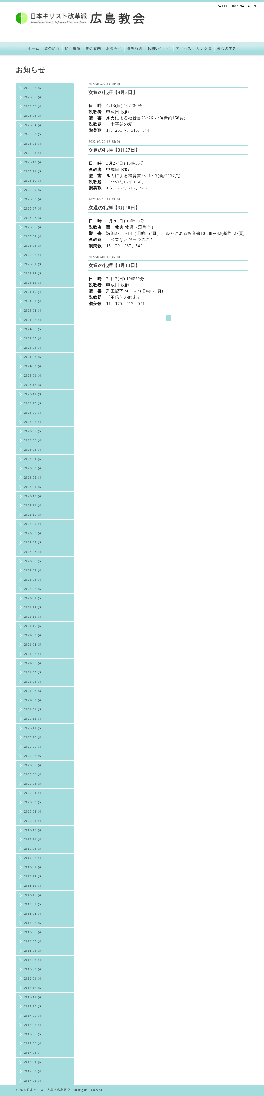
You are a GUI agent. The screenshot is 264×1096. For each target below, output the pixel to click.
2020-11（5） (34, 728)
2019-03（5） (34, 848)
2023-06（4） (34, 440)
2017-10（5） (34, 1006)
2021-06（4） (34, 663)
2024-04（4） (34, 347)
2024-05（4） (34, 338)
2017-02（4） (34, 1080)
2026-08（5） (34, 87)
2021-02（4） (34, 700)
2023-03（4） (34, 468)
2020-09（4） (34, 746)
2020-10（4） (34, 737)
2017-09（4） (34, 1015)
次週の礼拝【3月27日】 (114, 150)
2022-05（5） (34, 561)
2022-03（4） (34, 579)
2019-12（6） (34, 830)
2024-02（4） (34, 366)
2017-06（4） (34, 1043)
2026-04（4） (34, 125)
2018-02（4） (34, 969)
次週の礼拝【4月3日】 (113, 92)
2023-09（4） (34, 412)
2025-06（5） (34, 217)
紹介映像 (72, 49)
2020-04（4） (34, 792)
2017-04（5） (34, 1062)
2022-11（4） (34, 505)
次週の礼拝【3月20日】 (114, 207)
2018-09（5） (34, 904)
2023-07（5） (34, 431)
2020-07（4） (34, 765)
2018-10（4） (34, 895)
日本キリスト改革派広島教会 (48, 1090)
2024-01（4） (34, 375)
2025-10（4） (34, 180)
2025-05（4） (34, 227)
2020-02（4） (34, 811)
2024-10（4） (34, 292)
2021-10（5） (34, 626)
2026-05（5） (34, 115)
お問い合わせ (159, 49)
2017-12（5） (34, 987)
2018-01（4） (34, 978)
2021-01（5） (34, 709)
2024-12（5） (34, 273)
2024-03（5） (34, 356)
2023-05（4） (34, 449)
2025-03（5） (34, 245)
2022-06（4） (34, 551)
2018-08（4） (34, 913)
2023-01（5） (34, 486)
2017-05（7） (34, 1052)
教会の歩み (226, 49)
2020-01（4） (34, 820)
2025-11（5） (34, 171)
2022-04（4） (34, 570)
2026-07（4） (34, 97)
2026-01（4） (34, 152)
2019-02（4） (34, 857)
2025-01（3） (34, 264)
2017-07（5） (34, 1034)
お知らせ (114, 49)
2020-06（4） (34, 774)
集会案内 (93, 49)
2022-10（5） (34, 514)
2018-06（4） (34, 932)
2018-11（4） (34, 885)
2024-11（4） (34, 282)
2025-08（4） (34, 199)
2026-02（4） (34, 143)
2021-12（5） (34, 607)
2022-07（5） (34, 542)
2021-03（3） (34, 690)
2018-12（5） (34, 876)
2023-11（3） (34, 394)
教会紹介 (52, 49)
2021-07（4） (34, 653)
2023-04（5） (34, 459)
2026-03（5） (34, 134)
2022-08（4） (34, 533)
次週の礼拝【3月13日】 (114, 265)
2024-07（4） (34, 319)
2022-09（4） (34, 523)
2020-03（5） (34, 802)
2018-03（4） (34, 959)
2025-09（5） (34, 189)
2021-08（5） (34, 644)
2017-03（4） (34, 1071)
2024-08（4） (34, 310)
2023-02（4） (34, 477)
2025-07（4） (34, 208)
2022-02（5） (34, 588)
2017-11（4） (34, 997)
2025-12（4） (34, 162)
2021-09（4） (34, 635)
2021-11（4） (34, 616)
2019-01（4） (34, 867)
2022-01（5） (34, 598)
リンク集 (204, 49)
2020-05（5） (34, 783)
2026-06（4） (34, 106)
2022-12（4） (34, 496)
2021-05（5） (34, 672)
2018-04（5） (34, 950)
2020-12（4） (34, 718)
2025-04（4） (34, 236)
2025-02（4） (34, 254)
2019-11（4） (34, 839)
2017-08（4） (34, 1024)
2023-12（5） (34, 384)
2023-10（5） (34, 403)
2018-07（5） (34, 922)
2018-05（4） (34, 941)
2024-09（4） (34, 301)
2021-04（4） (34, 681)
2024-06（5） (34, 329)
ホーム (33, 49)
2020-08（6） (34, 755)
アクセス (183, 49)
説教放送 (134, 49)
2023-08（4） (34, 421)
